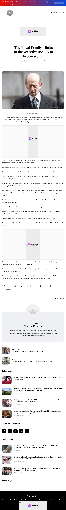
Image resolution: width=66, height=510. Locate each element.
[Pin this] (60, 299)
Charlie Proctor (30, 61)
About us (33, 500)
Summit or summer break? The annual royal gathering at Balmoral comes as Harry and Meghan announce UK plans (39, 389)
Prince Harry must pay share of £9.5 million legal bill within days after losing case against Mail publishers (37, 412)
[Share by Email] (63, 299)
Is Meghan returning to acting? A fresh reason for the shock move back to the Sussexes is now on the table (38, 401)
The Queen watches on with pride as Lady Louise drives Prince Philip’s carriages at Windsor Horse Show (37, 469)
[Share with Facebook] (53, 299)
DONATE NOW (59, 3)
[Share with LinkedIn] (58, 299)
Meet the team (52, 500)
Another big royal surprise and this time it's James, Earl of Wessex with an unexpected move (38, 378)
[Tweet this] (55, 299)
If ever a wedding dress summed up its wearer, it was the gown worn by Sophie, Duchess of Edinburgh (38, 458)
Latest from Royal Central (10, 500)
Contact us (42, 500)
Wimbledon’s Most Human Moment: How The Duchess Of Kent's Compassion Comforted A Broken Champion (35, 446)
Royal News (24, 500)
